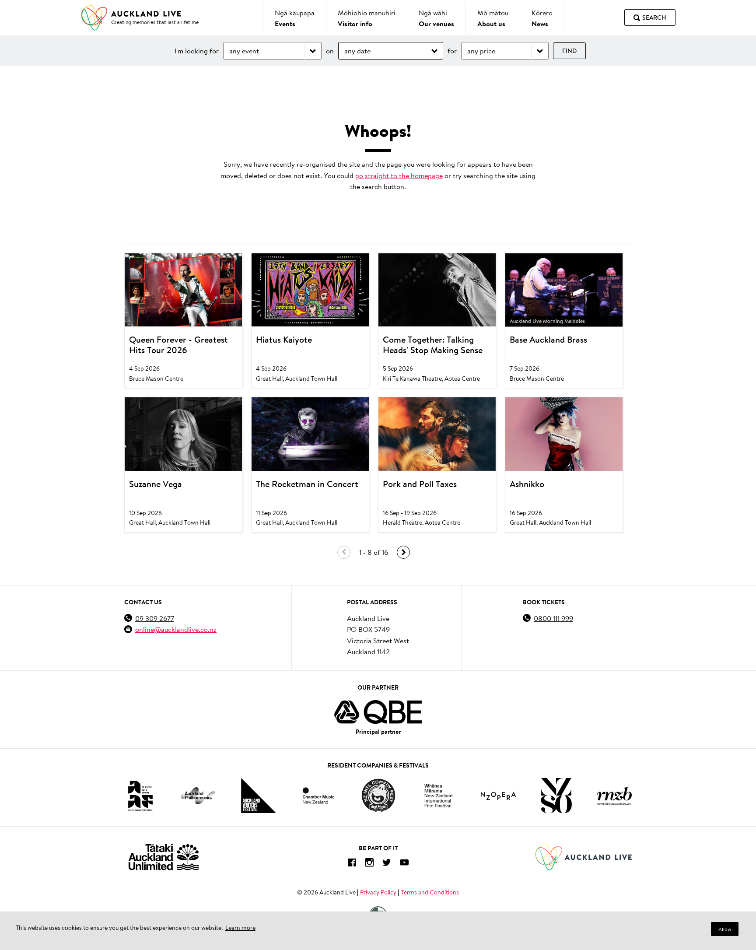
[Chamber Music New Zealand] (318, 795)
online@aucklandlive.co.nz (176, 629)
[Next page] (403, 552)
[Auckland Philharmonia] (198, 796)
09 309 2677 (154, 618)
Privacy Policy (378, 892)
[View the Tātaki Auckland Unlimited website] (163, 857)
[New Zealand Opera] (498, 796)
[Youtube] (404, 864)
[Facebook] (351, 864)
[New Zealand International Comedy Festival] (378, 795)
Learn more (240, 928)
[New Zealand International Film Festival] (438, 796)
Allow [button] (724, 929)
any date (357, 50)
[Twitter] (386, 864)
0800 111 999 (553, 618)
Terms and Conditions (430, 892)
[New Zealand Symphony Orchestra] (556, 795)
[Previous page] (343, 552)
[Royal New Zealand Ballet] (614, 796)
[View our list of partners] (378, 712)
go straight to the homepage (399, 175)
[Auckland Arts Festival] (140, 795)
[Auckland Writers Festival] (258, 795)
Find (569, 51)
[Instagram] (369, 864)
